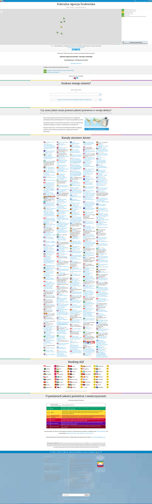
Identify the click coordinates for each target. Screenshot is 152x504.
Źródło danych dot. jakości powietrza (52, 474)
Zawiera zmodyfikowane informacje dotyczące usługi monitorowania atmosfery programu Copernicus (80, 476)
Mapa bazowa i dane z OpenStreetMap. (77, 484)
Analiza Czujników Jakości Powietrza (52, 469)
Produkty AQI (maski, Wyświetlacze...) (52, 478)
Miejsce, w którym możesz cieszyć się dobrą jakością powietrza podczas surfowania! (80, 487)
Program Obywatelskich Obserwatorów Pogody (79, 472)
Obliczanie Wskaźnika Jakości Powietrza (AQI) (54, 475)
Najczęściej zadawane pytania (52, 472)
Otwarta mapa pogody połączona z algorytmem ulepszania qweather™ (81, 470)
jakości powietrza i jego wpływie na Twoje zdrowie (80, 433)
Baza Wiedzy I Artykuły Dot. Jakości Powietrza (54, 466)
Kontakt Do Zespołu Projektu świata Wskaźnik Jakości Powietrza (55, 459)
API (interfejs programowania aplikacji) (52, 479)
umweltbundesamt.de (76, 63)
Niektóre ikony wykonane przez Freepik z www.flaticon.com (78, 479)
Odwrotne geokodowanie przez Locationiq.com (79, 482)
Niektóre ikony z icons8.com (75, 481)
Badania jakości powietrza (51, 464)
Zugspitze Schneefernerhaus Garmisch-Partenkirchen (59, 70)
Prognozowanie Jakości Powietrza (51, 476)
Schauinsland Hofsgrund (51, 72)
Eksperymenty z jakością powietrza (51, 467)
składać (87, 495)
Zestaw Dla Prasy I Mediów (49, 461)
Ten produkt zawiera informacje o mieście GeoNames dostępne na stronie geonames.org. (80, 467)
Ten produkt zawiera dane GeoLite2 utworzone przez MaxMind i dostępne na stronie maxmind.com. (80, 465)
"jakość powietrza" (101, 431)
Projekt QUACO (72, 489)
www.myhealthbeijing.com (98, 437)
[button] (1, 11)
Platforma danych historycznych (51, 480)
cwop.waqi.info (72, 473)
